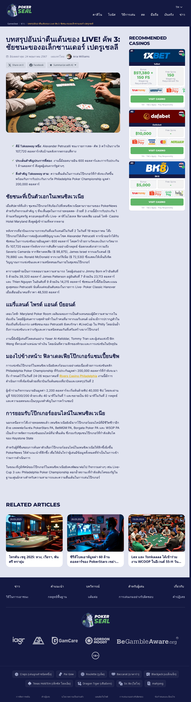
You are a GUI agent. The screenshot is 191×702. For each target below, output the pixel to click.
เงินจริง (169, 14)
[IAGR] (19, 640)
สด (143, 14)
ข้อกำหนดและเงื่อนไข (165, 696)
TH (177, 7)
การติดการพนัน (23, 696)
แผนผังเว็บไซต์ (101, 696)
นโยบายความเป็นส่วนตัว (73, 696)
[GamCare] (65, 640)
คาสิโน (97, 14)
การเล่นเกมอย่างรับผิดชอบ (136, 597)
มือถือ (154, 14)
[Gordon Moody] (97, 640)
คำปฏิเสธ (179, 597)
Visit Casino (157, 99)
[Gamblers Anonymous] (38, 640)
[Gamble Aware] (148, 640)
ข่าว (182, 14)
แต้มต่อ (93, 597)
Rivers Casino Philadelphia (78, 376)
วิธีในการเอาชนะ (17, 597)
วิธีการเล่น (128, 14)
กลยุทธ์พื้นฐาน (57, 597)
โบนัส (111, 14)
